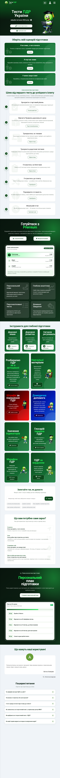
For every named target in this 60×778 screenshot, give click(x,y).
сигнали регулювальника (13, 503)
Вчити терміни (40, 447)
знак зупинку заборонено (13, 507)
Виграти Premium (43, 238)
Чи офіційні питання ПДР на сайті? (16, 692)
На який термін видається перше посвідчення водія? (21, 721)
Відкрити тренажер (12, 347)
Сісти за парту (14, 385)
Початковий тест (32, 110)
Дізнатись (13, 445)
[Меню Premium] (45, 2)
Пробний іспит (22, 30)
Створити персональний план (30, 595)
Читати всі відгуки (50, 677)
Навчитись (40, 415)
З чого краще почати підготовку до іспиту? (18, 703)
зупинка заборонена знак (28, 507)
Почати (30, 52)
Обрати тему (32, 141)
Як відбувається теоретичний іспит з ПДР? (18, 715)
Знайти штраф (14, 412)
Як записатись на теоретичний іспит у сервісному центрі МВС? (24, 709)
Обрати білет (32, 171)
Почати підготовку (22, 26)
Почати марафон (12, 478)
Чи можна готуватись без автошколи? (17, 697)
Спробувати (32, 184)
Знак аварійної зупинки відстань (41, 503)
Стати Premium (19, 238)
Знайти (50, 498)
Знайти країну (39, 477)
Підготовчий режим (32, 126)
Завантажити (37, 385)
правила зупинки (26, 503)
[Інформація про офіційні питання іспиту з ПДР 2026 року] (31, 20)
